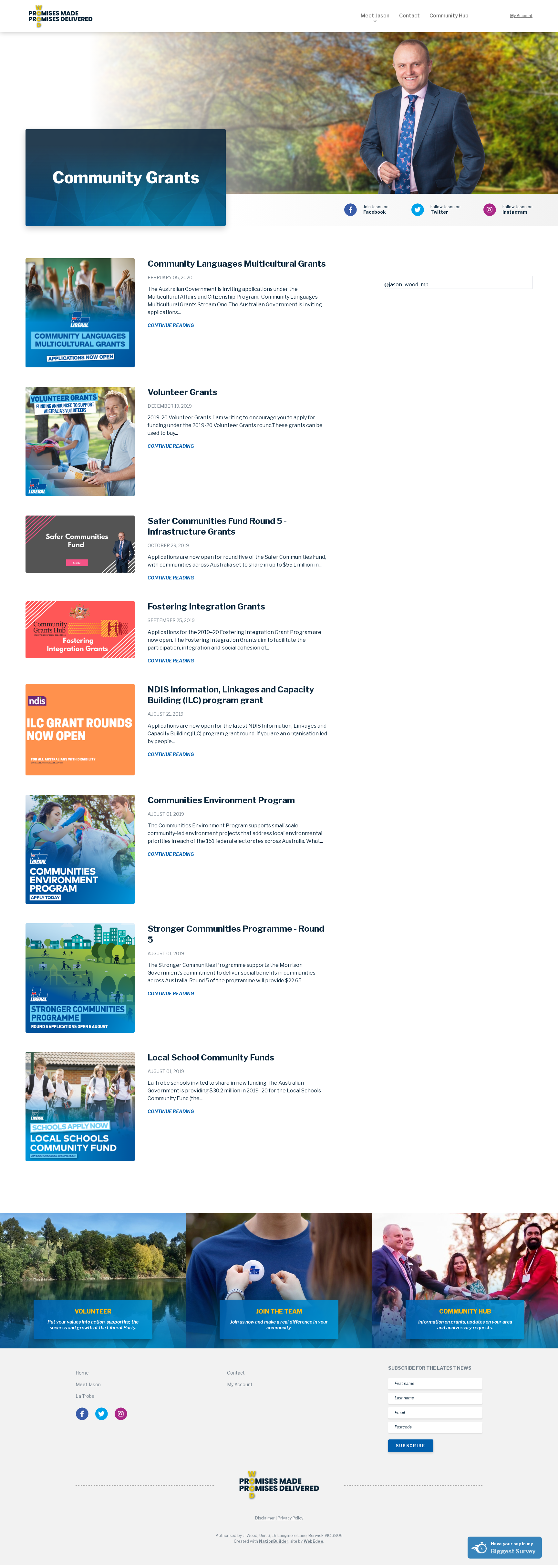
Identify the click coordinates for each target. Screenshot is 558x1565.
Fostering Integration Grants (206, 606)
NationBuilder (273, 1541)
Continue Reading (171, 325)
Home (82, 1373)
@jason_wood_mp (406, 284)
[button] (375, 21)
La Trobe (85, 1396)
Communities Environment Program (221, 800)
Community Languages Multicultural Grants (237, 264)
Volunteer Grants (182, 392)
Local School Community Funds (211, 1057)
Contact (409, 16)
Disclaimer (265, 1518)
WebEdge (313, 1541)
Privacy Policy (290, 1518)
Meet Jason (375, 16)
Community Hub (448, 16)
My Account (521, 15)
